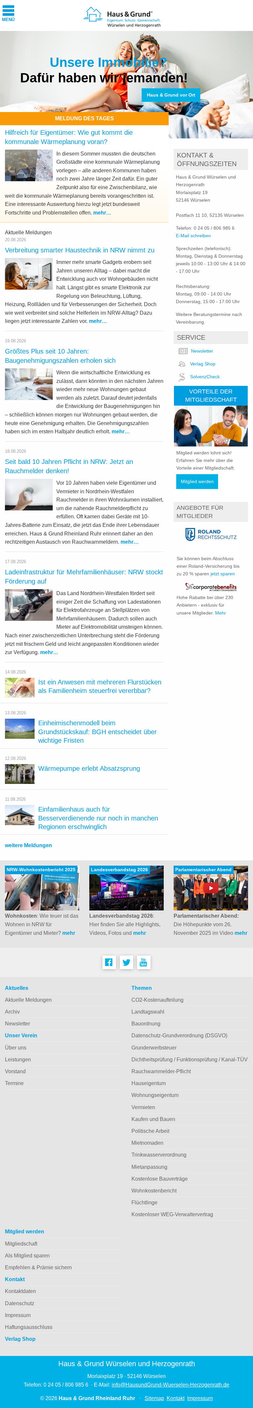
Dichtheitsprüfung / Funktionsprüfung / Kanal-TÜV (189, 1059)
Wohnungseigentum (155, 1095)
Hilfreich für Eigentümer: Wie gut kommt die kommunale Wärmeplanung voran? (69, 137)
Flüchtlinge (144, 1202)
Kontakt (15, 1279)
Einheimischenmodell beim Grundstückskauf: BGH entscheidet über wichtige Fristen (97, 731)
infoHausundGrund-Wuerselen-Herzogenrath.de (170, 1385)
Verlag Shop (202, 363)
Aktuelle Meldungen (28, 1000)
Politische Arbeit (150, 1131)
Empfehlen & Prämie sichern (38, 1267)
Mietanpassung (149, 1167)
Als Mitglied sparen (27, 1255)
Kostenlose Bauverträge (159, 1179)
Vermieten (143, 1107)
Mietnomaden (147, 1143)
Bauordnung (145, 1023)
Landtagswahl (147, 1012)
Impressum (18, 1315)
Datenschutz (19, 1303)
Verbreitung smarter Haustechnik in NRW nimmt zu (80, 250)
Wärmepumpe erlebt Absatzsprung (89, 768)
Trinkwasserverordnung (158, 1155)
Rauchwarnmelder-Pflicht (161, 1071)
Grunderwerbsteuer (154, 1047)
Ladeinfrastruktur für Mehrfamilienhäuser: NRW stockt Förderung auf (84, 576)
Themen (141, 988)
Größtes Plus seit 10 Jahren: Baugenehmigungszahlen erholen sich (60, 356)
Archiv (12, 1012)
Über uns (15, 1047)
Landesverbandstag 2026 (119, 869)
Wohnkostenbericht (154, 1190)
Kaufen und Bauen (153, 1119)
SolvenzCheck (205, 376)
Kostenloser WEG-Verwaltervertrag (172, 1214)
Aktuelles (16, 988)
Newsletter (202, 351)
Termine (14, 1083)
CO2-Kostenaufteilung (157, 1000)
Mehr (220, 613)
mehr (68, 933)
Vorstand (15, 1071)
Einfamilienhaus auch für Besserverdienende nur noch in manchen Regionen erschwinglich (98, 818)
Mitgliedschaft (21, 1244)
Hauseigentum (148, 1083)
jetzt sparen (223, 573)
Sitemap (154, 1398)
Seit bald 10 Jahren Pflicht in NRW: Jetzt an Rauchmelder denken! (69, 466)
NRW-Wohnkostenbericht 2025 (41, 869)
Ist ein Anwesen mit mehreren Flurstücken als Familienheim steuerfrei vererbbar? (99, 686)
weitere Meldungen (28, 845)
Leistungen (18, 1059)
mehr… (102, 213)
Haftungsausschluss (28, 1327)
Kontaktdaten (20, 1291)
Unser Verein (21, 1035)
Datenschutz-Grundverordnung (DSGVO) (179, 1035)
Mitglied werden (197, 481)
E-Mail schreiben (193, 235)
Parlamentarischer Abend (203, 869)
